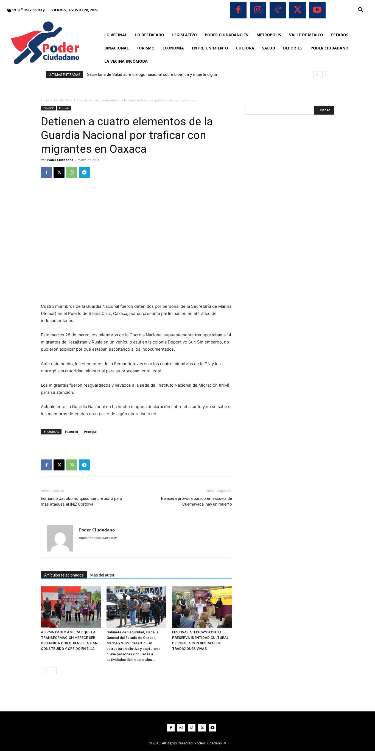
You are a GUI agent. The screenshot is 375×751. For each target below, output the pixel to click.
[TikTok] (277, 10)
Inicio (45, 100)
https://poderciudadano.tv (98, 538)
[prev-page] (44, 670)
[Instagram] (258, 10)
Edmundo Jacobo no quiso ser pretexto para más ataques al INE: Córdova (81, 501)
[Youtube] (317, 10)
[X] (297, 10)
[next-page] (53, 670)
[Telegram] (84, 172)
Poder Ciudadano (60, 160)
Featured (71, 431)
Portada (64, 108)
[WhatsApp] (71, 172)
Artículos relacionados (64, 575)
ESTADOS (61, 100)
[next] (325, 74)
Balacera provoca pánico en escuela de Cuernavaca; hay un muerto (196, 501)
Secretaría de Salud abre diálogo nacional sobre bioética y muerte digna (152, 74)
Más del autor (102, 575)
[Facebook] (238, 10)
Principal (90, 431)
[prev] (317, 74)
